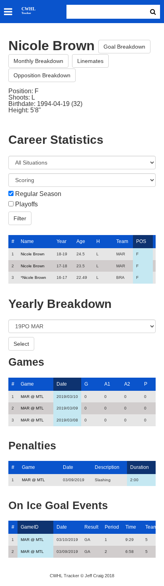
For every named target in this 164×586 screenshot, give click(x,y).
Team (122, 241)
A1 (107, 384)
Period (112, 527)
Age (80, 241)
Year (61, 241)
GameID (30, 527)
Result (91, 527)
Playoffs (26, 204)
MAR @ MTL (32, 396)
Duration (139, 467)
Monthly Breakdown (38, 61)
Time (130, 527)
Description (107, 467)
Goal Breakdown (124, 46)
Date (62, 384)
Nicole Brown (33, 254)
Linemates (90, 61)
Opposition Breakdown (42, 75)
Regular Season (38, 194)
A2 (127, 384)
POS (141, 241)
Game (27, 384)
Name (27, 241)
